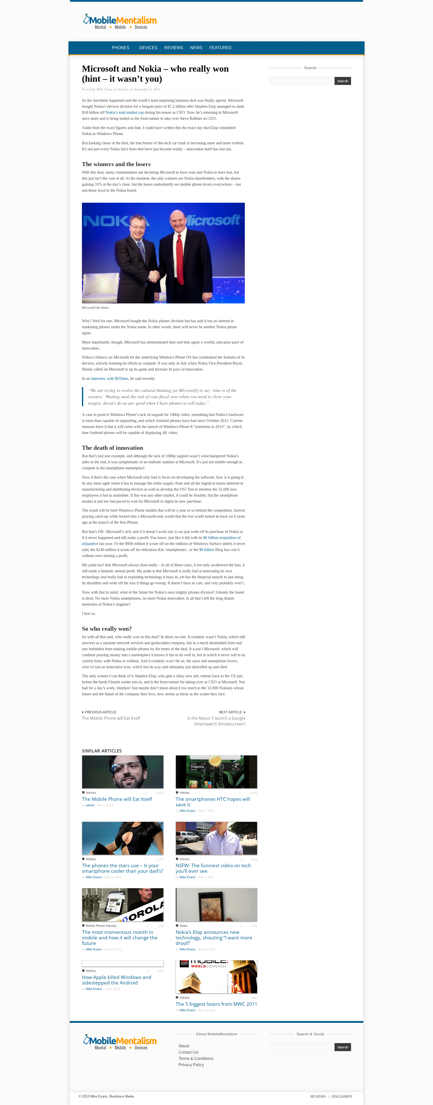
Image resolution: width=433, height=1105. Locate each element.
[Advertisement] (310, 133)
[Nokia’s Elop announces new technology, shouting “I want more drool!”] (216, 904)
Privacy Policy (191, 1065)
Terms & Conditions (196, 1058)
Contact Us (188, 1052)
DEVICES (148, 48)
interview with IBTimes (109, 378)
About (184, 1046)
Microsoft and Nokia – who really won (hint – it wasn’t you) (155, 74)
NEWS (196, 48)
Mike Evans (187, 811)
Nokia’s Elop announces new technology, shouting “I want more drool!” (214, 937)
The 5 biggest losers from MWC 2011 (216, 1004)
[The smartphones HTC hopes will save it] (216, 771)
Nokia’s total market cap (124, 112)
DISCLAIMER (342, 1096)
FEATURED (220, 48)
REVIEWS (173, 48)
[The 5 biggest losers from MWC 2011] (216, 976)
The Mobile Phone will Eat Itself (111, 718)
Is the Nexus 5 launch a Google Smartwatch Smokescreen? (216, 721)
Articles (91, 793)
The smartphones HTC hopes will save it (213, 802)
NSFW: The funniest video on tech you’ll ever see (213, 868)
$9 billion (206, 549)
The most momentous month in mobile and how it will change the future (120, 937)
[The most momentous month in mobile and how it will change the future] (122, 904)
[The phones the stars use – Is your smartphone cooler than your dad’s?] (122, 838)
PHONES (119, 50)
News (183, 926)
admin (90, 805)
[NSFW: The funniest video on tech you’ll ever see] (216, 838)
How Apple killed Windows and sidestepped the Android (116, 980)
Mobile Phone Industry (101, 926)
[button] (346, 47)
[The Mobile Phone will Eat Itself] (122, 771)
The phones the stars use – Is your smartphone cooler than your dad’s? (122, 868)
